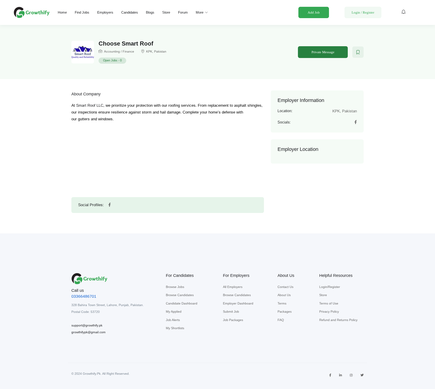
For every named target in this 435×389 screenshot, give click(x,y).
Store (166, 12)
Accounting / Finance (119, 51)
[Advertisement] (168, 155)
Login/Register (329, 287)
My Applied (173, 311)
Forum (183, 12)
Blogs (150, 12)
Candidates (129, 12)
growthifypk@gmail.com (88, 332)
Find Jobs (82, 12)
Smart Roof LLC (89, 105)
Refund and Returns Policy (338, 320)
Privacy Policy (329, 311)
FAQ (281, 320)
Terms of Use (328, 303)
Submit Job (231, 311)
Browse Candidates (180, 295)
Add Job (314, 12)
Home (62, 12)
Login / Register (363, 12)
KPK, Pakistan (156, 51)
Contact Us (285, 287)
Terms (282, 303)
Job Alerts (173, 320)
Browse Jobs (175, 287)
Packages (285, 311)
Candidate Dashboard (181, 303)
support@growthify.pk (86, 325)
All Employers (232, 287)
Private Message (323, 52)
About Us (284, 295)
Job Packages (233, 320)
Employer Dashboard (238, 303)
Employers (105, 12)
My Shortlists (175, 328)
